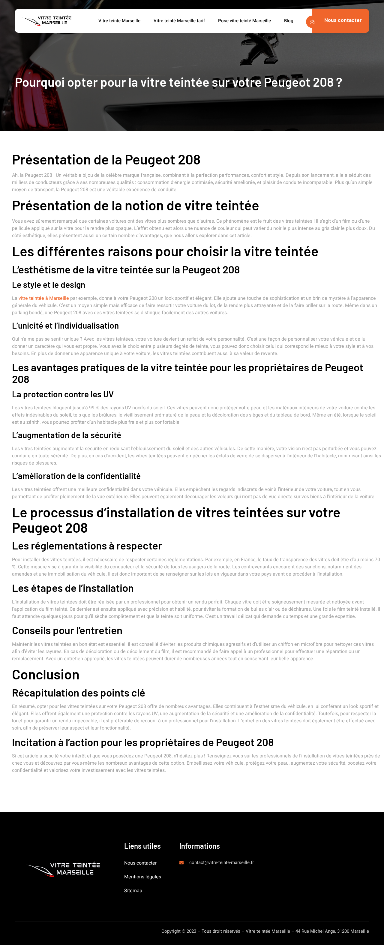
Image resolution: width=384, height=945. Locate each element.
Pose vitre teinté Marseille (245, 20)
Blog (288, 20)
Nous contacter (140, 863)
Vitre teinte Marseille (120, 20)
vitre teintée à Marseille (44, 298)
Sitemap (133, 890)
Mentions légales (142, 876)
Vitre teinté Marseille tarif (180, 20)
